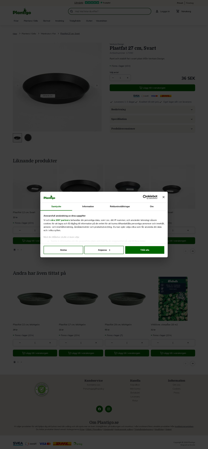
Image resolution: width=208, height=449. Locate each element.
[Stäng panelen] (164, 197)
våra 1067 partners (60, 220)
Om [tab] (152, 206)
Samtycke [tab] (56, 206)
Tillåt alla (144, 250)
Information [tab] (88, 206)
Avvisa (63, 250)
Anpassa (102, 250)
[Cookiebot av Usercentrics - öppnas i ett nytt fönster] (145, 197)
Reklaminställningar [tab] (120, 206)
